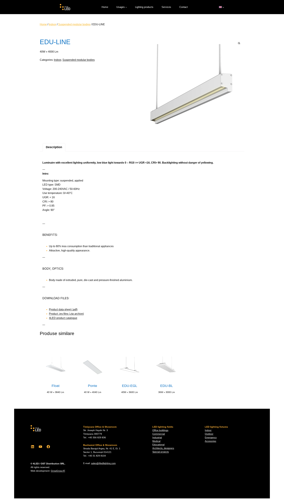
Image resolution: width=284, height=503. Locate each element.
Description (54, 147)
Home (43, 24)
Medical (156, 441)
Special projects (160, 452)
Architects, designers (163, 448)
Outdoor (209, 434)
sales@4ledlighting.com (103, 463)
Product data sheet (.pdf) (63, 309)
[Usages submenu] (126, 7)
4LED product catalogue (63, 318)
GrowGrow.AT (58, 471)
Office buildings (160, 430)
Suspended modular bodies (74, 24)
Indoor (52, 24)
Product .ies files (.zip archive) (66, 313)
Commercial (158, 434)
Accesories (210, 441)
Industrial (157, 437)
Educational (158, 444)
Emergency (211, 437)
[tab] (54, 147)
